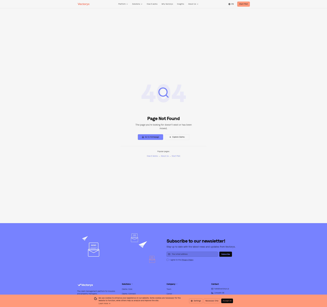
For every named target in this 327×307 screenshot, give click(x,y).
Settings (197, 301)
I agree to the (181, 260)
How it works (152, 4)
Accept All (227, 301)
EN (232, 4)
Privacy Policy (187, 260)
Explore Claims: (178, 137)
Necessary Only (212, 301)
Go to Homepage (152, 137)
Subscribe (225, 254)
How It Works (152, 156)
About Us (192, 4)
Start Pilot (243, 4)
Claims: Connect (129, 294)
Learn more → (104, 303)
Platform (122, 4)
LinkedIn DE (219, 293)
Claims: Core (127, 289)
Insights (180, 4)
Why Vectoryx (167, 4)
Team (169, 289)
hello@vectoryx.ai (221, 289)
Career (169, 294)
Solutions (136, 4)
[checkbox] (168, 260)
